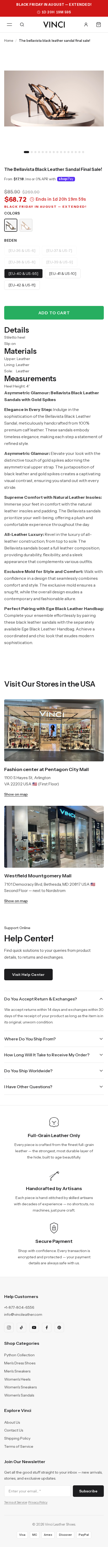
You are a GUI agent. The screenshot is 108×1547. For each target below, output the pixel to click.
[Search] (22, 24)
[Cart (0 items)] (98, 24)
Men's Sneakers (17, 1371)
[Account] (86, 24)
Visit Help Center (28, 974)
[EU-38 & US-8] (22, 262)
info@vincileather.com (23, 1314)
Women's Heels (17, 1379)
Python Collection (19, 1355)
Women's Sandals (19, 1395)
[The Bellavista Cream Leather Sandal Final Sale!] (26, 225)
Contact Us (13, 1430)
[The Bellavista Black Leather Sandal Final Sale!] (10, 225)
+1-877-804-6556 (19, 1307)
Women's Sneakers (20, 1387)
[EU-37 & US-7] (59, 250)
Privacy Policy (37, 1502)
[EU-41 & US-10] (62, 273)
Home (8, 40)
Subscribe (88, 1491)
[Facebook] (46, 1327)
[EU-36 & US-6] (22, 250)
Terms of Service (18, 1446)
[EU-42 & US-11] (22, 285)
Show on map (16, 794)
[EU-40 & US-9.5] (23, 273)
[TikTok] (21, 1327)
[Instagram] (9, 1327)
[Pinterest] (59, 1327)
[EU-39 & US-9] (59, 262)
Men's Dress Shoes (19, 1363)
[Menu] (9, 24)
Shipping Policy (17, 1438)
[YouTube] (34, 1327)
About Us (12, 1422)
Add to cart (54, 312)
